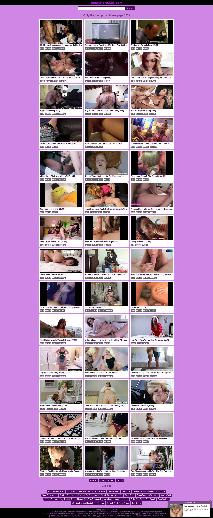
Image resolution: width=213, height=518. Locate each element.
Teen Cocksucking (49, 495)
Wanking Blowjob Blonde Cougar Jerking (88, 503)
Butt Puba (126, 491)
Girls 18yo (71, 491)
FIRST (94, 480)
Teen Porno (136, 503)
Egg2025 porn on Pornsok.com (63, 512)
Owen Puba (129, 495)
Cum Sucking (163, 499)
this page (143, 516)
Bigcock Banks (113, 491)
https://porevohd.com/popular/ (87, 512)
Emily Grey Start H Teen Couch (143, 499)
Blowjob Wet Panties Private (118, 503)
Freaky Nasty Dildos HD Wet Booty (91, 491)
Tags (103, 510)
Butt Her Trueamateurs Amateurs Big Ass (76, 495)
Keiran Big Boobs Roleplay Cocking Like (149, 491)
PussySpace (105, 512)
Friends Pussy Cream (53, 499)
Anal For (118, 495)
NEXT (111, 480)
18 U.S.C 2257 (112, 510)
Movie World (166, 495)
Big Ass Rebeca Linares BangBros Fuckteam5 (82, 499)
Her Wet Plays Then (56, 491)
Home (97, 510)
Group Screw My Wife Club (147, 495)
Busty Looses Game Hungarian (115, 499)
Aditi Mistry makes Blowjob (132, 512)
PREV (103, 480)
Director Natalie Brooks (103, 495)
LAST (119, 480)
